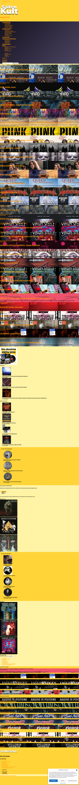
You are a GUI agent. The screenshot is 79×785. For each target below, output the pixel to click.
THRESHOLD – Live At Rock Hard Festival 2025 (16, 280)
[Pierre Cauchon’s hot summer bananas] (7, 480)
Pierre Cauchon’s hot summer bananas (12, 481)
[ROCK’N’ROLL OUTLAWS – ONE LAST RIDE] (6, 443)
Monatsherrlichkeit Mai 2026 (8, 706)
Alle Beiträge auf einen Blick (8, 663)
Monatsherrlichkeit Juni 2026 (8, 701)
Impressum (5, 662)
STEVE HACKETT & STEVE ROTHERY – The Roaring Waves (20, 342)
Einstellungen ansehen (72, 780)
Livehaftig (6, 37)
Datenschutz (5, 764)
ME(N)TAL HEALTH (8, 50)
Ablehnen (62, 780)
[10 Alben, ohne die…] (7, 563)
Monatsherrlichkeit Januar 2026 (9, 728)
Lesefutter (2, 127)
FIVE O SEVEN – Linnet (8, 87)
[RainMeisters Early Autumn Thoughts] (7, 458)
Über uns (6, 53)
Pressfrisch (6, 22)
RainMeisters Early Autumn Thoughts (12, 459)
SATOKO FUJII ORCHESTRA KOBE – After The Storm (18, 69)
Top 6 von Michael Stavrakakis (10, 597)
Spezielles (7, 34)
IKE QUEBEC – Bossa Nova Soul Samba (10, 688)
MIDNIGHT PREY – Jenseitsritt (10, 201)
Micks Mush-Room (8, 48)
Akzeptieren (53, 780)
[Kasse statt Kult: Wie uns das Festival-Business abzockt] (6, 375)
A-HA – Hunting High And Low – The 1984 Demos (17, 325)
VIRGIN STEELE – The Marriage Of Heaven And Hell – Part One (21, 236)
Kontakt (6, 55)
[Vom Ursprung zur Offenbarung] (6, 432)
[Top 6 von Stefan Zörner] (7, 585)
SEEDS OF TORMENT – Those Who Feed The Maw (17, 105)
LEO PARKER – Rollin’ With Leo (10, 333)
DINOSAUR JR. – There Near (9, 210)
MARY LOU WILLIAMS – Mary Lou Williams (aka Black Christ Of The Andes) (25, 298)
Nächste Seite (3, 346)
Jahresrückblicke (8, 35)
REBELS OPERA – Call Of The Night (12, 166)
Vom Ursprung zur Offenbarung (9, 433)
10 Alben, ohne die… (7, 564)
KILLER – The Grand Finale (9, 263)
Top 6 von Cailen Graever (9, 575)
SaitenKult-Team (8, 54)
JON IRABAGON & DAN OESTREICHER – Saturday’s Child (15, 693)
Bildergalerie (7, 42)
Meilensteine (6, 28)
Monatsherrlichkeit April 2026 (8, 712)
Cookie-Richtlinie (63, 783)
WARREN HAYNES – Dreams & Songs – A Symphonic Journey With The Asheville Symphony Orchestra (35, 122)
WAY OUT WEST (5, 316)
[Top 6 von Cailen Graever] (7, 574)
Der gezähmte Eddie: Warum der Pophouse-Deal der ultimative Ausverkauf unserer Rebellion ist (24, 398)
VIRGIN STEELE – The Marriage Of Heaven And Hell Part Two (21, 227)
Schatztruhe (3, 656)
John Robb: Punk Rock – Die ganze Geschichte (16, 131)
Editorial (6, 49)
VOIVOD (2, 746)
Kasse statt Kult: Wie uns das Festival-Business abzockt (15, 376)
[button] (76, 770)
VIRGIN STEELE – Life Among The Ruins (13, 272)
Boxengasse (7, 41)
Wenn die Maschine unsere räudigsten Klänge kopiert (14, 387)
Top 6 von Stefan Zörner (9, 586)
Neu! (4, 45)
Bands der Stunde (8, 33)
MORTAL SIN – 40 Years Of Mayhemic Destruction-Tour (15, 741)
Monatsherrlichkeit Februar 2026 (9, 723)
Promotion (7, 56)
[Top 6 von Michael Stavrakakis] (7, 596)
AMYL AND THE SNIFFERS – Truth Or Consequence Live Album (21, 140)
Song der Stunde (8, 26)
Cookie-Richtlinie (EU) (7, 664)
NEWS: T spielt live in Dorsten (9, 422)
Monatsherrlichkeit (8, 27)
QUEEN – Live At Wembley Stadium (12, 183)
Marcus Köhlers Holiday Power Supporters (13, 470)
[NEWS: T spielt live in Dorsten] (6, 421)
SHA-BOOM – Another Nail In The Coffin (13, 254)
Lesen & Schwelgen (9, 38)
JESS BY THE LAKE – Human (9, 219)
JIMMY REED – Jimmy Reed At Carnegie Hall (15, 78)
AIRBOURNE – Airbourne (8, 192)
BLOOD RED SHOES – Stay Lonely (11, 307)
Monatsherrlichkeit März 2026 (8, 717)
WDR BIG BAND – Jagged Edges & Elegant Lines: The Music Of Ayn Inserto (20, 683)
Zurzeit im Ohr (7, 24)
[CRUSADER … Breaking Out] (6, 410)
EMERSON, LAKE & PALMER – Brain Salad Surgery (17, 157)
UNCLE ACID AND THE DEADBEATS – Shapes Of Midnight (20, 245)
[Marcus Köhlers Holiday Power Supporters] (7, 469)
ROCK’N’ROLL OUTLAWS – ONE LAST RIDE (11, 444)
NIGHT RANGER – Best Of (9, 174)
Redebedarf (6, 44)
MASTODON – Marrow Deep (9, 114)
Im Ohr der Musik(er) (9, 25)
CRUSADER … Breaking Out (8, 412)
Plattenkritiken (8, 23)
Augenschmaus (8, 40)
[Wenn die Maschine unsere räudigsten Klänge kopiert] (6, 386)
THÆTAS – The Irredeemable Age (11, 96)
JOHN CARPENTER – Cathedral (11, 148)
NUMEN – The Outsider (8, 289)
